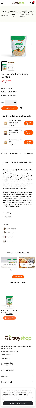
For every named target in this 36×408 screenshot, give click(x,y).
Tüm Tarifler (18, 276)
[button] (32, 44)
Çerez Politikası (23, 394)
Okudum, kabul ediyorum (18, 403)
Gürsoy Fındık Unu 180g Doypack (9, 311)
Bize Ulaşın (4, 358)
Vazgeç (18, 399)
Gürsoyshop (4, 15)
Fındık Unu (13, 15)
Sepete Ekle (28, 123)
